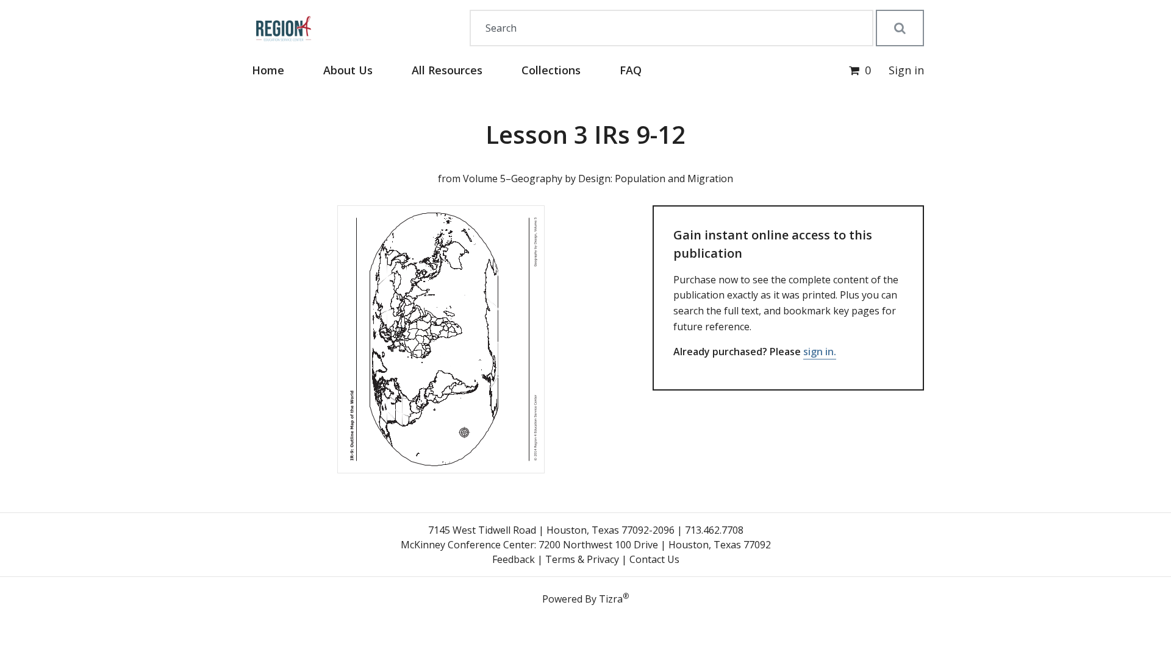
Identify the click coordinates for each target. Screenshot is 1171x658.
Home (268, 70)
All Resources (447, 70)
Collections (551, 70)
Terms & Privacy (582, 559)
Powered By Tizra (585, 598)
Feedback (513, 559)
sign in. (819, 351)
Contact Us (654, 559)
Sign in (906, 70)
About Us (348, 70)
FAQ (631, 70)
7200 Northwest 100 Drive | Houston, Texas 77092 (655, 544)
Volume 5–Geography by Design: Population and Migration (598, 178)
